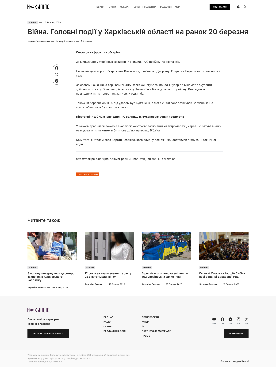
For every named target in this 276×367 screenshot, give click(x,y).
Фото (145, 326)
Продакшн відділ (114, 331)
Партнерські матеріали (156, 331)
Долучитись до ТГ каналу (48, 333)
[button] (238, 7)
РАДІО (107, 322)
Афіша (145, 322)
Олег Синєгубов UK (87, 174)
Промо (146, 336)
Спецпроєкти (150, 317)
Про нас (108, 317)
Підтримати (219, 7)
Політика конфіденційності (234, 361)
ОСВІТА (107, 326)
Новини (33, 22)
